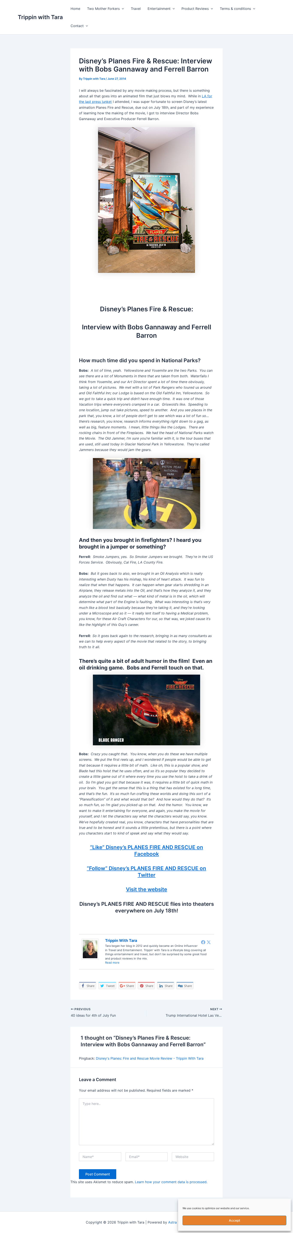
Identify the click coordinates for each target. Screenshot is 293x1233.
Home (75, 8)
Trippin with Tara (40, 17)
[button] (122, 8)
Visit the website (146, 889)
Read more (112, 962)
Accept (234, 1220)
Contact (77, 26)
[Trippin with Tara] (90, 949)
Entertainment (159, 8)
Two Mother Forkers (103, 8)
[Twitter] (208, 942)
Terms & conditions (235, 8)
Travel (136, 8)
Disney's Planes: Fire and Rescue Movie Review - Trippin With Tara (150, 1058)
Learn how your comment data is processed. (171, 1182)
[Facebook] (203, 942)
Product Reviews (195, 8)
